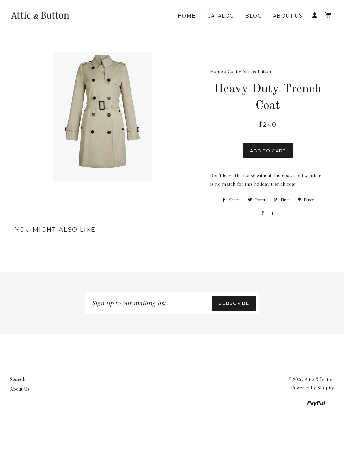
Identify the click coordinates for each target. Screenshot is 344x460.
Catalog (220, 16)
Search (17, 379)
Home (187, 16)
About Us (287, 16)
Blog (253, 16)
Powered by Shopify (312, 388)
